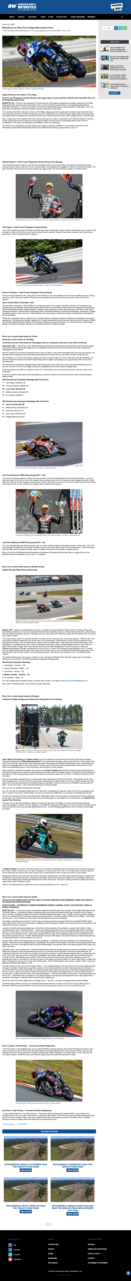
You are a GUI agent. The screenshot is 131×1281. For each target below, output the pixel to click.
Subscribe (40, 1259)
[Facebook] (116, 28)
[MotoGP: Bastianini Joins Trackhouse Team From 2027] (105, 58)
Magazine (32, 17)
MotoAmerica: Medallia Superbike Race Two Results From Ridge (26, 1165)
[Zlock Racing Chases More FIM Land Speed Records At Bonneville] (105, 76)
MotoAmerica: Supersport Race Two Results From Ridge (72, 1165)
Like (42, 1245)
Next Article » (23, 1124)
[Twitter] (120, 28)
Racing (21, 17)
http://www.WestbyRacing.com (76, 681)
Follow (41, 1249)
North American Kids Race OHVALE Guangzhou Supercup (119, 86)
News (11, 17)
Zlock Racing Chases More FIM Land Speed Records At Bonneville (118, 77)
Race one (55, 885)
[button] (122, 17)
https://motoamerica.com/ (76, 985)
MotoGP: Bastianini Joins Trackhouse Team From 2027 (119, 58)
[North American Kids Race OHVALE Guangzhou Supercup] (105, 85)
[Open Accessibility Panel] (128, 1273)
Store (50, 17)
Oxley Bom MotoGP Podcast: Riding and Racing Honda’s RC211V (118, 49)
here (8, 788)
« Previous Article (8, 1124)
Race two (64, 885)
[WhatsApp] (125, 28)
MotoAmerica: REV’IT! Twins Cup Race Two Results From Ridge (25, 1207)
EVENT (43, 17)
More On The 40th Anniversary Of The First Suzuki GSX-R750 (118, 68)
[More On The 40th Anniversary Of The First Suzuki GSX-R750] (105, 67)
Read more (26, 1170)
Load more (114, 93)
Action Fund (61, 17)
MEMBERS (91, 17)
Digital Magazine (78, 17)
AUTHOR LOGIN (64, 1275)
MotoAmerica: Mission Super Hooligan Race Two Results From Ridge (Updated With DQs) (72, 1208)
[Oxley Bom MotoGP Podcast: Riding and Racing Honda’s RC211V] (105, 49)
